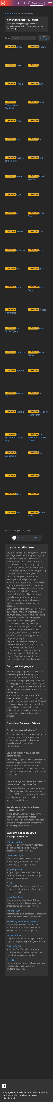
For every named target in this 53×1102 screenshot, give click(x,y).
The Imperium (13, 910)
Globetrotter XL (14, 935)
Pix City (10, 883)
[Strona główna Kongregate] (3, 3)
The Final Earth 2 (14, 842)
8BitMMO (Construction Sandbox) (22, 921)
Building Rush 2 (14, 946)
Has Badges (45, 38)
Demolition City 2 (15, 855)
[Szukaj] (24, 3)
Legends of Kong (15, 897)
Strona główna (10, 13)
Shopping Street (14, 869)
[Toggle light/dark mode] (19, 3)
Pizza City (11, 960)
